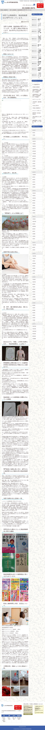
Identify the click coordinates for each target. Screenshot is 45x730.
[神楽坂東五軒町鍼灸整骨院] (9, 2)
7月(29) (34, 153)
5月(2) (34, 265)
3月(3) (34, 184)
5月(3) (34, 179)
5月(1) (34, 132)
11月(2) (34, 219)
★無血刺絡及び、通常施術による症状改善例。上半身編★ (37, 91)
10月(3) (34, 146)
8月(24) (34, 151)
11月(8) (34, 143)
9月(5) (34, 224)
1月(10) (34, 168)
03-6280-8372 (28, 5)
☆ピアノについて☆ (37, 99)
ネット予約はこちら (40, 5)
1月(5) (34, 135)
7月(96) (34, 338)
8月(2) (34, 203)
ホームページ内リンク (37, 110)
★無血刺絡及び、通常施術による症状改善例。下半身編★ (37, 95)
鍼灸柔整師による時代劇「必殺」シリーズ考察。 (37, 121)
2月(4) (34, 166)
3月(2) (34, 163)
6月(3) (34, 207)
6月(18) (34, 263)
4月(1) (34, 182)
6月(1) (34, 177)
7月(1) (34, 205)
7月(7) (34, 307)
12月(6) (34, 174)
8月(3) (34, 284)
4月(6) (34, 161)
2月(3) (34, 187)
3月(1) (34, 249)
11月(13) (34, 328)
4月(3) (34, 268)
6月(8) (34, 310)
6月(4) (34, 289)
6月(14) (34, 156)
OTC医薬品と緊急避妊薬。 (39, 69)
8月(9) (34, 305)
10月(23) (34, 331)
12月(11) (34, 244)
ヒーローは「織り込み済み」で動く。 (39, 31)
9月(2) (34, 200)
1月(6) (34, 320)
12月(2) (34, 193)
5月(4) (34, 210)
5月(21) (34, 158)
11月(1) (34, 195)
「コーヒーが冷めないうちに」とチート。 (39, 75)
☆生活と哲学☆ (36, 105)
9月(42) (34, 333)
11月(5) (34, 258)
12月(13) (34, 326)
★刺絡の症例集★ (36, 87)
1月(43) (34, 299)
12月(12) (34, 256)
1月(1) (34, 238)
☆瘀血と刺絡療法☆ (37, 108)
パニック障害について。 (39, 19)
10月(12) (34, 221)
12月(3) (34, 141)
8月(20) (34, 226)
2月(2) (34, 270)
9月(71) (34, 148)
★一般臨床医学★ (36, 84)
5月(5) (34, 312)
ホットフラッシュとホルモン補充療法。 (39, 57)
